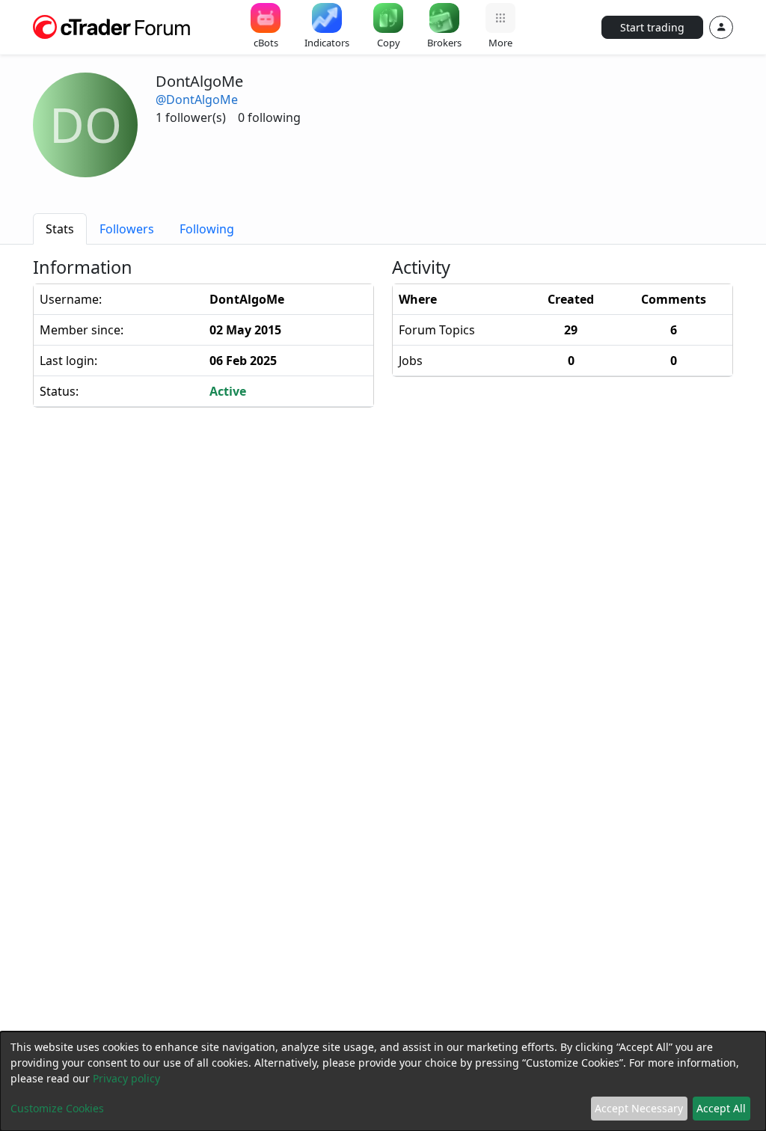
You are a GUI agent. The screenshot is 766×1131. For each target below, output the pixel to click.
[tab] (60, 229)
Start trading (652, 27)
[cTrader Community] (112, 25)
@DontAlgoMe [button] (197, 99)
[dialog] (383, 1081)
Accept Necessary (639, 1108)
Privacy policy (126, 1078)
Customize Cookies (57, 1108)
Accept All (721, 1108)
